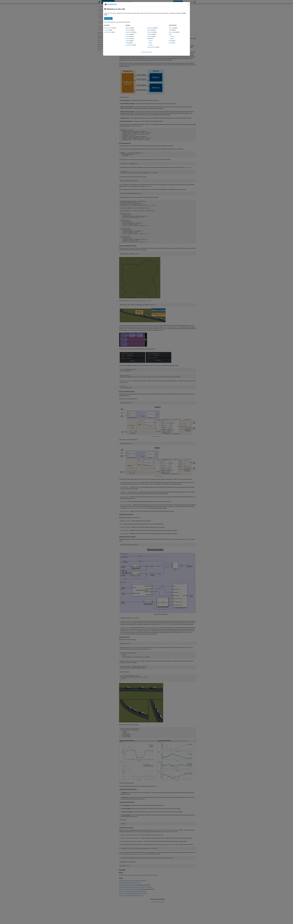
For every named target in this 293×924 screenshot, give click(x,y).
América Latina (107, 28)
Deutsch (151, 40)
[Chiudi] (188, 4)
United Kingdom (151, 47)
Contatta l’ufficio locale (146, 52)
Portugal (149, 34)
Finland (127, 36)
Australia (171, 28)
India (170, 30)
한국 (170, 42)
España (127, 34)
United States (107, 32)
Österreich (149, 32)
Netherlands (150, 28)
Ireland (127, 40)
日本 (170, 40)
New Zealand (172, 32)
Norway (149, 30)
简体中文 (172, 36)
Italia (127, 42)
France (127, 38)
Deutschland (129, 32)
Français (151, 45)
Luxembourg (129, 45)
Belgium (128, 28)
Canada (106, 30)
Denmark (128, 30)
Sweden (149, 36)
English (150, 42)
